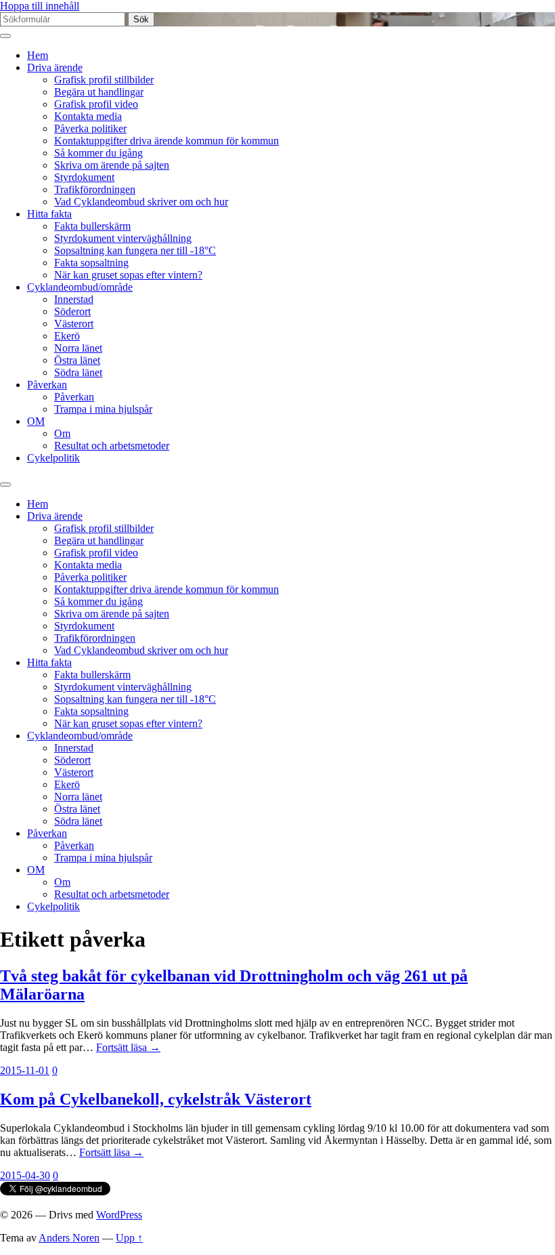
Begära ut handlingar (98, 92)
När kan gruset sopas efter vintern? (128, 275)
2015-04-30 (25, 1175)
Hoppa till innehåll (39, 6)
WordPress (119, 1214)
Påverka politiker (90, 128)
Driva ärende (55, 67)
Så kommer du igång (98, 153)
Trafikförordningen (94, 189)
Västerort (73, 323)
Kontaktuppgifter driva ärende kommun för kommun (166, 140)
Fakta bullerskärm (92, 226)
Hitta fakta (49, 214)
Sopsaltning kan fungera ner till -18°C (135, 250)
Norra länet (78, 348)
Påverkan (47, 384)
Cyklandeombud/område (80, 287)
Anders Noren (69, 1237)
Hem (37, 55)
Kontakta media (88, 116)
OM (36, 421)
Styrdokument (84, 177)
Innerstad (73, 299)
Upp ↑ (129, 1237)
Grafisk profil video (96, 104)
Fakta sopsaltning (91, 262)
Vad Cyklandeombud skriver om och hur (141, 201)
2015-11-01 (24, 1070)
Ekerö (67, 336)
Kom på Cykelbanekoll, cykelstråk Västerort (155, 1099)
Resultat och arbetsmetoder (111, 445)
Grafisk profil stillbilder (104, 79)
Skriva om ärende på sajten (111, 165)
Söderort (72, 311)
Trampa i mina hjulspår (103, 409)
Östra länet (77, 360)
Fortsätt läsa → (128, 1047)
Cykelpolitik (53, 458)
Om (62, 433)
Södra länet (78, 372)
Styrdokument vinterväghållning (123, 238)
